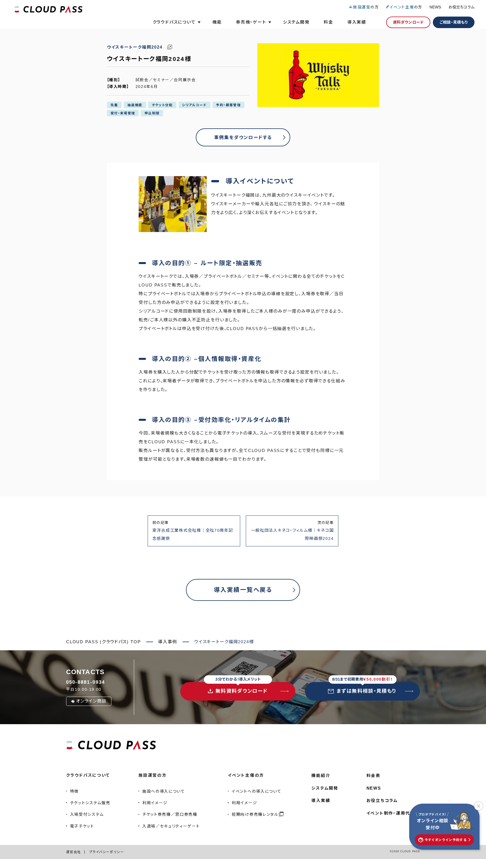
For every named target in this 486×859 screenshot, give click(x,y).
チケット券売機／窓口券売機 (169, 814)
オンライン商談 (91, 701)
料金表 (373, 775)
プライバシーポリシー (106, 852)
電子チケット (82, 826)
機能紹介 (320, 775)
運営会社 (73, 852)
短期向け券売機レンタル (255, 814)
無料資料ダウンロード (241, 688)
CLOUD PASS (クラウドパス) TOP (103, 641)
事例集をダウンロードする (243, 137)
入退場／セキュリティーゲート (171, 826)
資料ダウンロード (408, 22)
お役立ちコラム (461, 7)
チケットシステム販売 (90, 803)
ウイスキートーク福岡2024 (135, 47)
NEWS (435, 7)
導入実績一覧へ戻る (243, 590)
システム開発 (296, 22)
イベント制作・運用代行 (390, 813)
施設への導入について (163, 791)
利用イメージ (155, 803)
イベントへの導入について (256, 791)
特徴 (74, 791)
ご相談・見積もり (454, 22)
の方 (365, 7)
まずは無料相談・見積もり (364, 688)
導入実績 (356, 22)
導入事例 (167, 641)
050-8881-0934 (85, 682)
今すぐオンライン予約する (446, 840)
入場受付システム (87, 814)
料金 (328, 22)
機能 (217, 22)
